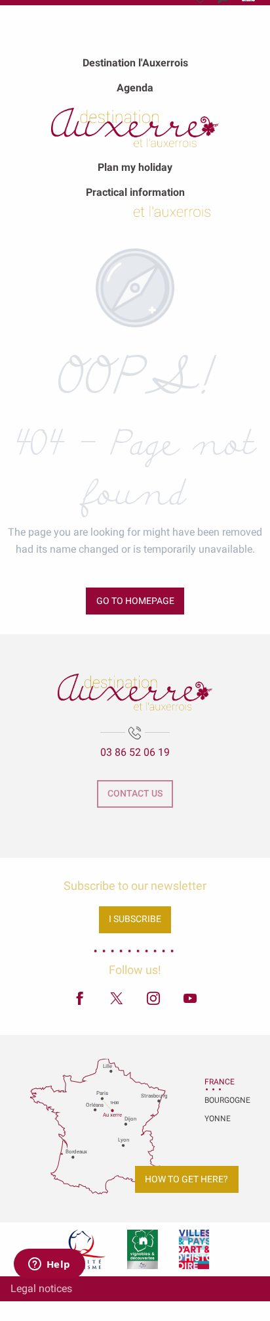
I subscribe (135, 919)
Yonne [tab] (217, 1118)
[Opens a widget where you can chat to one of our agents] (49, 1265)
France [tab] (219, 1081)
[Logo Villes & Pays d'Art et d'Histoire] (194, 1249)
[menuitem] (135, 62)
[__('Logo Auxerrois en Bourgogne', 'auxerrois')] (135, 692)
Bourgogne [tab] (220, 1100)
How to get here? (186, 1179)
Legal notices (41, 1288)
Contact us (135, 793)
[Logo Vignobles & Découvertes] (142, 1249)
